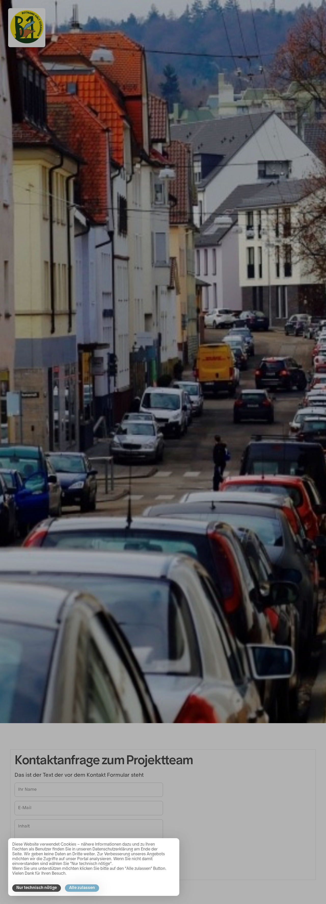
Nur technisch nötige (36, 888)
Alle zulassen (82, 888)
